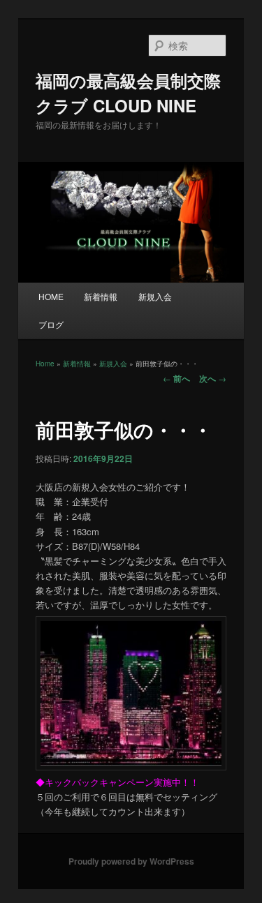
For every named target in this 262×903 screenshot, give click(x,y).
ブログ (51, 324)
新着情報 (100, 296)
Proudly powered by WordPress (131, 861)
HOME (51, 296)
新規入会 (155, 296)
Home (45, 363)
